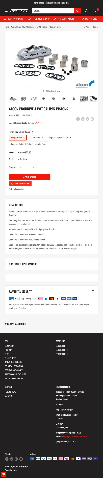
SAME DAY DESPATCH (15, 18)
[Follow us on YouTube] (21, 459)
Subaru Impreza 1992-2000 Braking (22, 26)
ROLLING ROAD (10, 391)
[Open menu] (6, 11)
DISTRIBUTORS (10, 358)
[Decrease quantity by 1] (20, 167)
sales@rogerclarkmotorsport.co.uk (74, 436)
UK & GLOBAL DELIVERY (41, 18)
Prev (87, 26)
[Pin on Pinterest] (83, 119)
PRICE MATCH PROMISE (66, 18)
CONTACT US (9, 345)
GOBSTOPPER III (62, 354)
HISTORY (8, 349)
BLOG (7, 354)
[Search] (77, 10)
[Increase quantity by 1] (33, 167)
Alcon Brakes (14, 115)
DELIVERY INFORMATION (14, 366)
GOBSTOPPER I (61, 345)
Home (7, 26)
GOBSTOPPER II (62, 349)
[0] (95, 10)
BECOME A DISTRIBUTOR (14, 378)
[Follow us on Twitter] (11, 459)
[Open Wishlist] (3, 474)
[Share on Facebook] (78, 119)
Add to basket (29, 176)
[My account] (86, 10)
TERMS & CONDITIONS (13, 362)
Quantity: (12, 167)
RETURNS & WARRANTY (14, 370)
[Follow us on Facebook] (7, 459)
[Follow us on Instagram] (16, 459)
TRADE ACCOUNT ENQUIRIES (15, 374)
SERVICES (8, 395)
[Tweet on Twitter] (87, 119)
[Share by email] (92, 119)
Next (94, 26)
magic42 (15, 470)
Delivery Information (16, 189)
